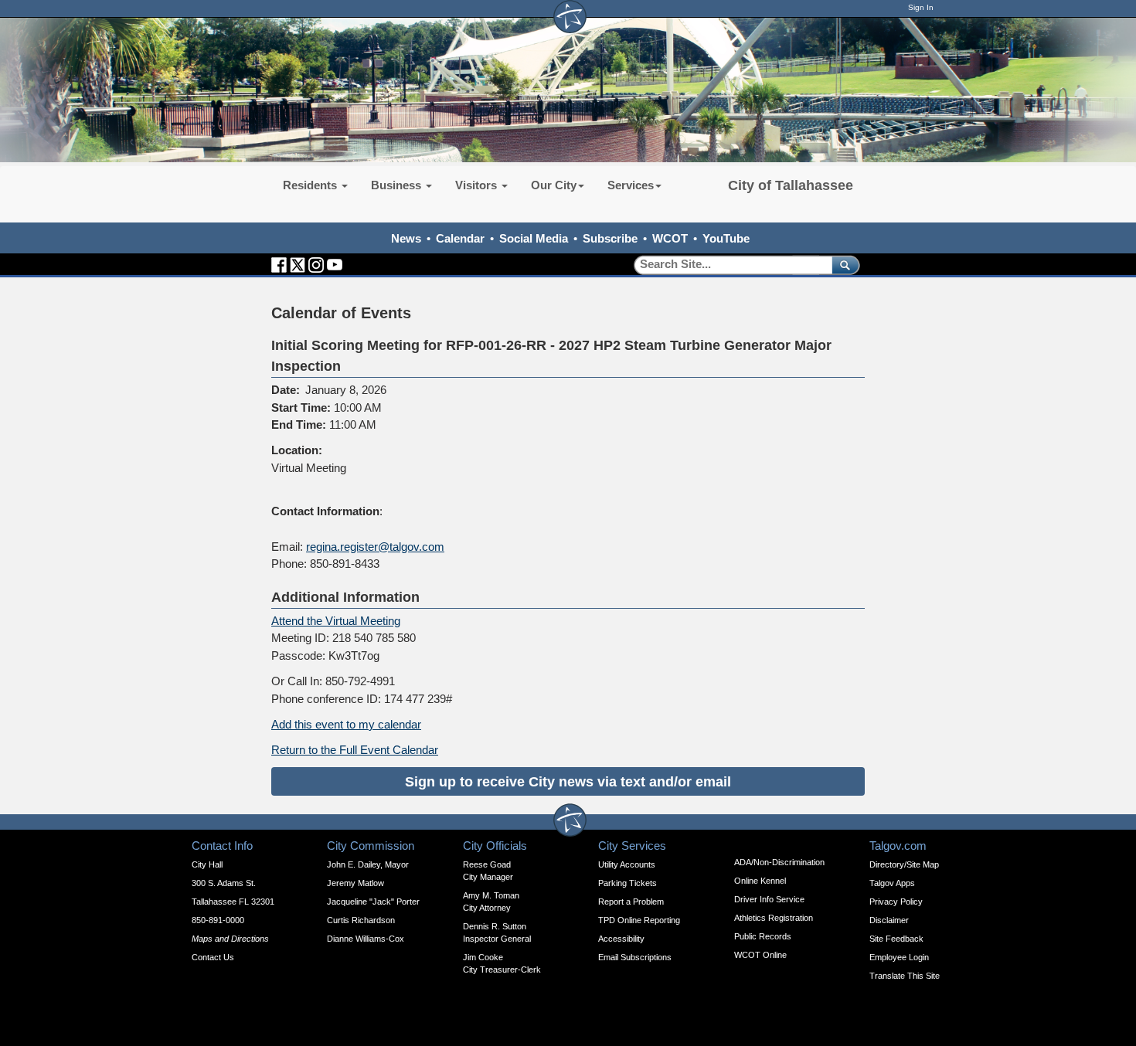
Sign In (921, 7)
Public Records (762, 936)
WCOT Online (760, 954)
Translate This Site (904, 975)
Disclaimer (889, 920)
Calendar (460, 238)
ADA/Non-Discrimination (779, 862)
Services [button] (630, 185)
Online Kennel (760, 880)
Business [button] (397, 185)
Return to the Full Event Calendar (354, 749)
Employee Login (899, 957)
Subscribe (610, 238)
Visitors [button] (477, 185)
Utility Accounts (626, 864)
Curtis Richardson (361, 920)
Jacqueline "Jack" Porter (373, 901)
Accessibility (621, 938)
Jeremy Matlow (355, 883)
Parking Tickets (627, 883)
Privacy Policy (896, 901)
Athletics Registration (773, 917)
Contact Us (213, 957)
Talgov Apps (892, 883)
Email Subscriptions (635, 957)
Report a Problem (631, 901)
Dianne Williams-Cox (365, 938)
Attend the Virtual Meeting (335, 620)
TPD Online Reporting (639, 920)
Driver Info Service (769, 899)
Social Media (533, 238)
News (406, 238)
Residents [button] (311, 185)
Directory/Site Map (904, 864)
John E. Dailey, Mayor (368, 864)
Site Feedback (896, 938)
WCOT (670, 238)
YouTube (726, 238)
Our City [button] (554, 185)
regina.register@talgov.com (375, 546)
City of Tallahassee (790, 185)
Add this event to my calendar (346, 724)
